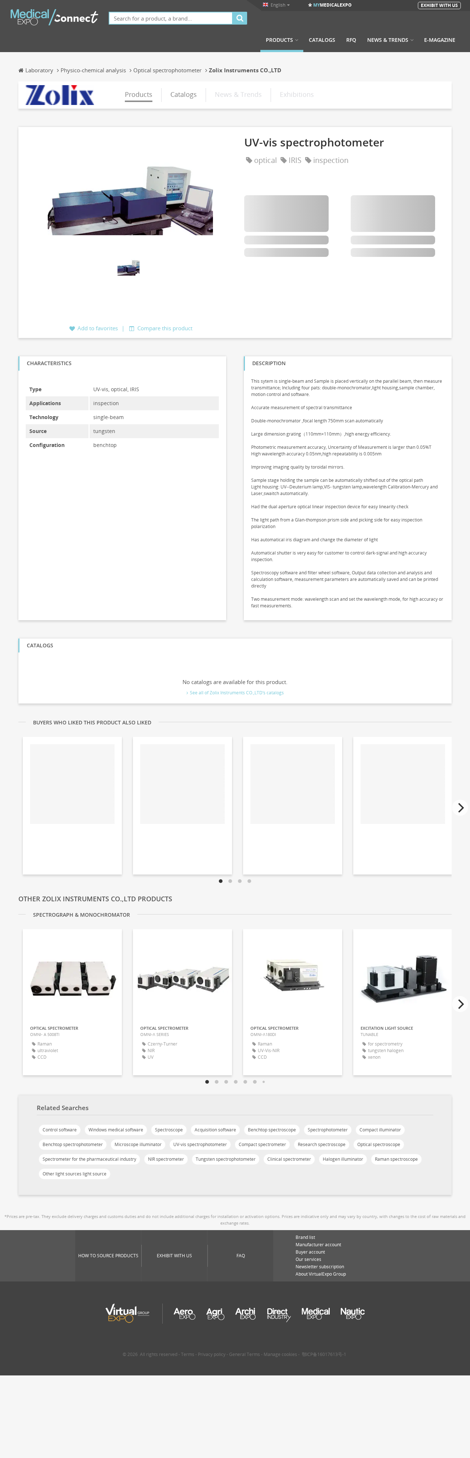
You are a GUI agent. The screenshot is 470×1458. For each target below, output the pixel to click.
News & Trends (387, 40)
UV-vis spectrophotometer (200, 1144)
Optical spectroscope (378, 1144)
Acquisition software (215, 1130)
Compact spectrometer (262, 1144)
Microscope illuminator (138, 1144)
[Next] (460, 808)
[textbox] (171, 18)
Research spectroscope (322, 1144)
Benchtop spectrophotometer (73, 1144)
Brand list (305, 1237)
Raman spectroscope (396, 1159)
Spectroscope (169, 1130)
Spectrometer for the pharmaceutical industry (89, 1159)
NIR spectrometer (166, 1159)
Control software (60, 1130)
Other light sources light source (74, 1174)
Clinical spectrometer (289, 1159)
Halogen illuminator (343, 1159)
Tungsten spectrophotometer (226, 1159)
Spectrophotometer (328, 1130)
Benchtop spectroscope (272, 1130)
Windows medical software (115, 1130)
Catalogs (322, 40)
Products (279, 40)
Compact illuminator (380, 1130)
